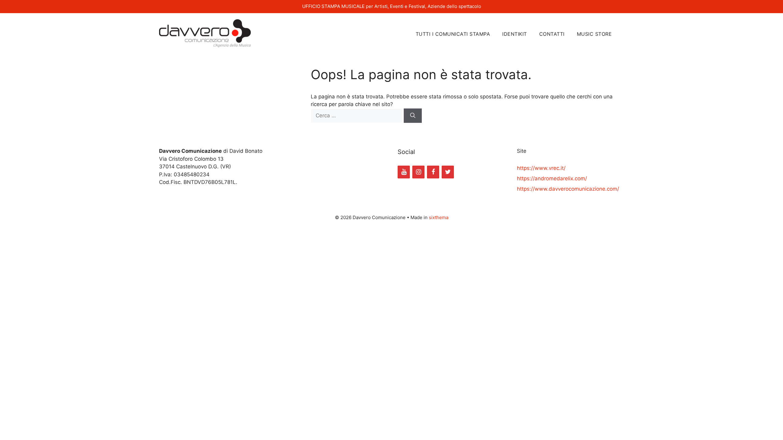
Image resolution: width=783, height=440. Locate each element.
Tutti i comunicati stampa (453, 34)
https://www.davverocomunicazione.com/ (568, 189)
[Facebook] (433, 172)
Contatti (552, 34)
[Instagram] (418, 172)
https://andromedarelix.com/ (552, 178)
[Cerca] (413, 115)
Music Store (594, 34)
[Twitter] (448, 172)
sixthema (438, 217)
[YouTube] (404, 172)
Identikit (514, 34)
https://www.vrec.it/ (541, 168)
